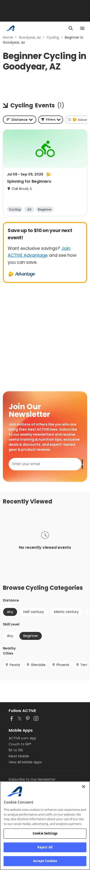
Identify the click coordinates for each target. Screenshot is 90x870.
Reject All (45, 847)
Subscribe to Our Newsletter (32, 779)
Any (10, 635)
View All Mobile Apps (25, 762)
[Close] (83, 786)
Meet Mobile (19, 756)
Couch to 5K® (20, 744)
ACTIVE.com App (22, 738)
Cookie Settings (45, 833)
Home (8, 37)
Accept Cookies (45, 861)
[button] (50, 120)
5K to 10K (16, 750)
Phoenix (62, 664)
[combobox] (19, 120)
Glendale (38, 664)
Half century (33, 611)
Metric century (66, 611)
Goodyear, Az (30, 37)
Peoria (15, 664)
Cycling (53, 37)
